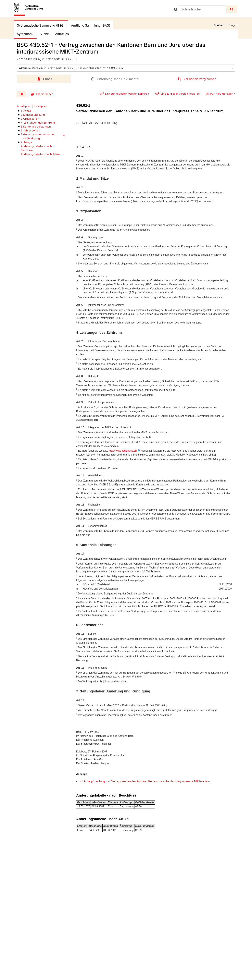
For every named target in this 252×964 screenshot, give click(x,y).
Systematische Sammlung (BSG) (41, 25)
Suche (44, 34)
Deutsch (219, 25)
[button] (175, 9)
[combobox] (126, 68)
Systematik (25, 34)
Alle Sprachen (44, 94)
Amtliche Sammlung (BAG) (90, 25)
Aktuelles (62, 34)
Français (232, 25)
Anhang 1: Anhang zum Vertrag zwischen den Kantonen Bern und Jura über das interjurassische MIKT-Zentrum (147, 781)
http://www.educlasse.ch (123, 450)
